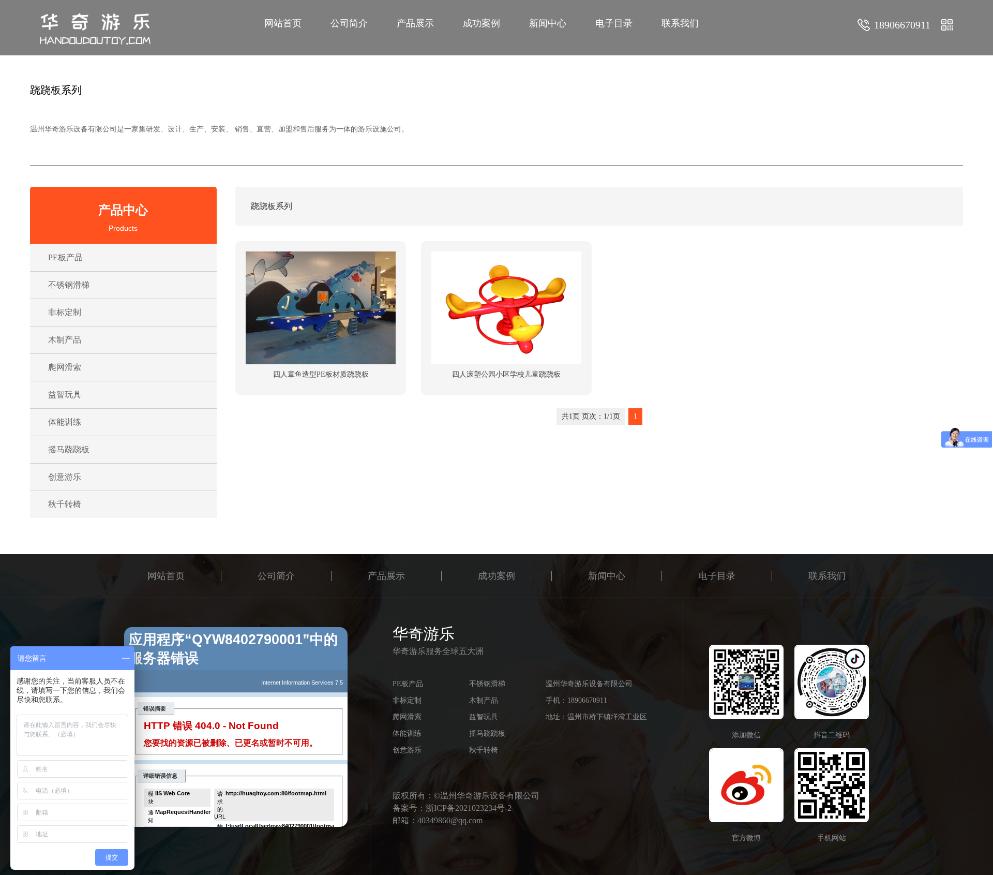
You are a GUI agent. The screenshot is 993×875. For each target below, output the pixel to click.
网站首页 (283, 23)
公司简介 (349, 23)
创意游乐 (64, 476)
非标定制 (64, 312)
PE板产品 (65, 257)
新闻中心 (547, 23)
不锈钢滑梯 (68, 284)
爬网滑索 (64, 367)
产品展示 (415, 23)
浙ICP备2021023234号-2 (468, 808)
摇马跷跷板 (68, 449)
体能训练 (64, 422)
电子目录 (614, 23)
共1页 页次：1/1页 (591, 416)
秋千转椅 (64, 504)
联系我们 (680, 23)
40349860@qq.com (450, 820)
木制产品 (64, 339)
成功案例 (481, 23)
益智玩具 (64, 394)
